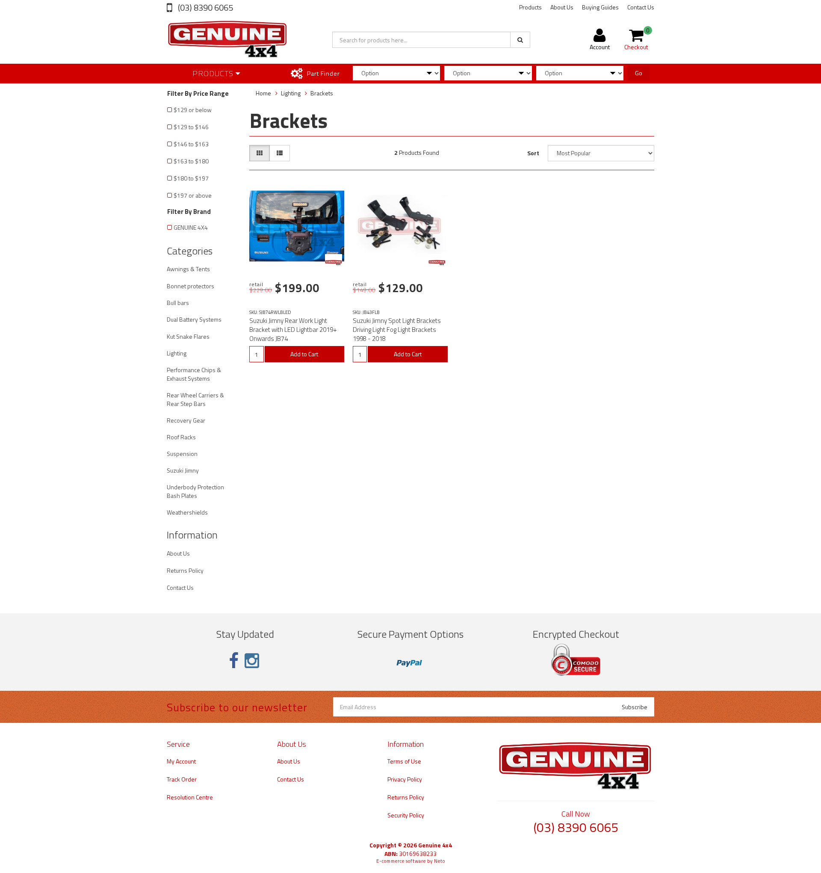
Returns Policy (185, 570)
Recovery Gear (186, 420)
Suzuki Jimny (183, 470)
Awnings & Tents (188, 268)
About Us (561, 7)
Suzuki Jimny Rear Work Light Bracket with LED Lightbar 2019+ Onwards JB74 (293, 329)
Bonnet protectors (190, 285)
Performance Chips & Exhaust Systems (194, 374)
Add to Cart (304, 353)
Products (530, 7)
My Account (181, 761)
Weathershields (187, 512)
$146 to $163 (191, 143)
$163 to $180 (191, 161)
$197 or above (193, 195)
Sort (533, 152)
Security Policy (405, 815)
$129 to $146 (191, 126)
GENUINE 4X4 (191, 227)
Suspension (182, 453)
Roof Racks (181, 436)
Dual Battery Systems (194, 319)
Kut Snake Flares (188, 336)
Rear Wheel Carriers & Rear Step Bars (195, 399)
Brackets (321, 93)
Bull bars (178, 302)
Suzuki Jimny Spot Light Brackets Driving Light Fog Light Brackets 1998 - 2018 (397, 329)
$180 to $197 (191, 178)
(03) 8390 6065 (204, 7)
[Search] (520, 40)
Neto (439, 861)
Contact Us (640, 7)
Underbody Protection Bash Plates (195, 491)
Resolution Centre (190, 797)
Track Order (182, 779)
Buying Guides (600, 7)
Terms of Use (404, 761)
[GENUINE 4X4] (333, 262)
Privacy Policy (404, 779)
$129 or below (193, 109)
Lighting (176, 353)
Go (638, 72)
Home (263, 93)
